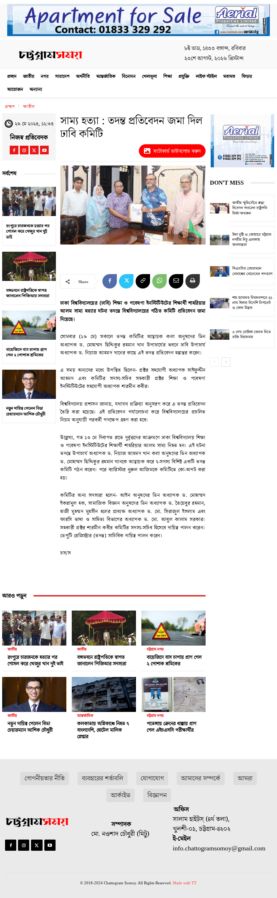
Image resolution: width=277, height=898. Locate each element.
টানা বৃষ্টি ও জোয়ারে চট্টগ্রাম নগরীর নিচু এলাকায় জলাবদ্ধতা (251, 240)
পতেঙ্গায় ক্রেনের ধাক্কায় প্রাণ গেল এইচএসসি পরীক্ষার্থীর (172, 727)
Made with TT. (185, 883)
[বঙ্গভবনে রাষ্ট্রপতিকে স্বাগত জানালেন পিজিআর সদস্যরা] (29, 266)
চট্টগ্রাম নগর (155, 649)
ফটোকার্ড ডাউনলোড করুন (177, 151)
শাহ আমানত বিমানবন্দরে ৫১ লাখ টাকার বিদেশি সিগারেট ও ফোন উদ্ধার (252, 303)
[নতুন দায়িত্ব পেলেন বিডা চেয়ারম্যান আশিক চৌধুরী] (29, 384)
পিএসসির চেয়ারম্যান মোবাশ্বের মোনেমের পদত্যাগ (252, 271)
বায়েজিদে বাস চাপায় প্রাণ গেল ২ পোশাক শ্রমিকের (26, 352)
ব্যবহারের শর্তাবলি (102, 778)
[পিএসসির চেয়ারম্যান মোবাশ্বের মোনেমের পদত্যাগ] (219, 271)
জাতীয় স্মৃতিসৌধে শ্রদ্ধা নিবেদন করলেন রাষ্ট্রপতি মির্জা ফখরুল (249, 208)
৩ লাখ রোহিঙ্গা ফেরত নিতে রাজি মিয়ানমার (251, 334)
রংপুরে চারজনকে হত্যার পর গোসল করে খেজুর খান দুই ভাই (27, 231)
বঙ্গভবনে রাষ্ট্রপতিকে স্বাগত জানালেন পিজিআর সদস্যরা (27, 293)
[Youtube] (44, 150)
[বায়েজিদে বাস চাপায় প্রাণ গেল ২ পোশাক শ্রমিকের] (29, 325)
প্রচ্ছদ (10, 107)
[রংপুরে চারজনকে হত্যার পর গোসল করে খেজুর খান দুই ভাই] (29, 201)
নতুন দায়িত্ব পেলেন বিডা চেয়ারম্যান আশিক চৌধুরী (25, 411)
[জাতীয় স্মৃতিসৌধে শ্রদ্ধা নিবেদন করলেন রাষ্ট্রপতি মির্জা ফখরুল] (219, 208)
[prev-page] (214, 362)
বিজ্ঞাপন (157, 795)
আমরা (245, 778)
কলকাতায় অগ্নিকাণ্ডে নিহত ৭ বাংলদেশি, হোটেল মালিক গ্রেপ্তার (103, 730)
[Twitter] (34, 150)
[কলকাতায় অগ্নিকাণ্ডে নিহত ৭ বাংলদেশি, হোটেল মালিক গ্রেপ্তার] (104, 692)
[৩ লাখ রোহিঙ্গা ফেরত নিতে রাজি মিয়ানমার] (219, 334)
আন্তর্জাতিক (85, 716)
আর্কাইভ (120, 795)
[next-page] (225, 362)
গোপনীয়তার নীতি (45, 778)
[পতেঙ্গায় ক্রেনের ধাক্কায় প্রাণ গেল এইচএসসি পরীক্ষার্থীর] (173, 692)
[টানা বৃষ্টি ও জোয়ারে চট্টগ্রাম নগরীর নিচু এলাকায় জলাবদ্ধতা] (219, 240)
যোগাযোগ (152, 778)
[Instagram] (24, 150)
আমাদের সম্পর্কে (200, 778)
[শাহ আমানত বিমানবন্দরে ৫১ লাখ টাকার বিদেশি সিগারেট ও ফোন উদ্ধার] (219, 303)
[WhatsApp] (159, 281)
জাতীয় (29, 107)
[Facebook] (14, 150)
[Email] (176, 281)
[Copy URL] (143, 281)
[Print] (192, 281)
